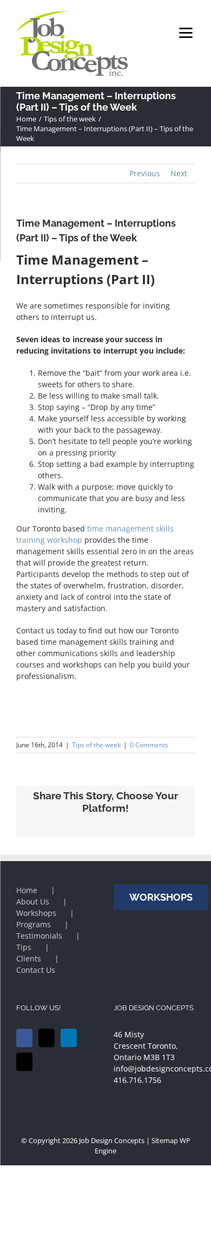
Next (178, 173)
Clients (28, 958)
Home (26, 890)
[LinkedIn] (69, 1038)
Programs (33, 924)
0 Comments (149, 744)
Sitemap (164, 1140)
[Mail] (24, 1062)
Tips (23, 947)
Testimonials (39, 936)
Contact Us (35, 970)
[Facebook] (24, 1038)
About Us (32, 901)
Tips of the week (96, 744)
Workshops (36, 913)
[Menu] (186, 32)
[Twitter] (46, 1038)
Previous (144, 173)
